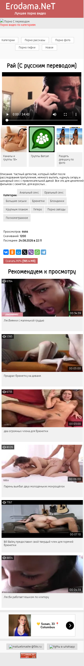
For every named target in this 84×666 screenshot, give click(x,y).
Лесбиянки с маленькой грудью (24, 320)
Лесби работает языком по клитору (26, 597)
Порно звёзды (56, 209)
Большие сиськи (16, 201)
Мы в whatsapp (65, 646)
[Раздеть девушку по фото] (69, 139)
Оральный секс (54, 192)
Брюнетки (38, 201)
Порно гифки (27, 47)
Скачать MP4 (20, 261)
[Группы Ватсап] (42, 139)
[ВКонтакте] (6, 252)
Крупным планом (17, 209)
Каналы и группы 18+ (10, 157)
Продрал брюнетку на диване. (23, 375)
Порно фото (62, 40)
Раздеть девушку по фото (66, 159)
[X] (24, 252)
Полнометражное (17, 217)
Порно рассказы (35, 40)
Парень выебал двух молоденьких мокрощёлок (34, 486)
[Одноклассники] (12, 252)
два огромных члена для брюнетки (26, 431)
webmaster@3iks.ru (30, 646)
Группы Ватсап (40, 156)
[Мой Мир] (18, 252)
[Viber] (31, 252)
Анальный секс (29, 192)
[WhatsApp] (37, 252)
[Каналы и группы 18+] (14, 139)
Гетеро (37, 209)
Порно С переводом (17, 21)
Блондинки (57, 201)
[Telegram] (43, 252)
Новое (49, 47)
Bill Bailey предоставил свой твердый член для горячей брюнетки (38, 543)
